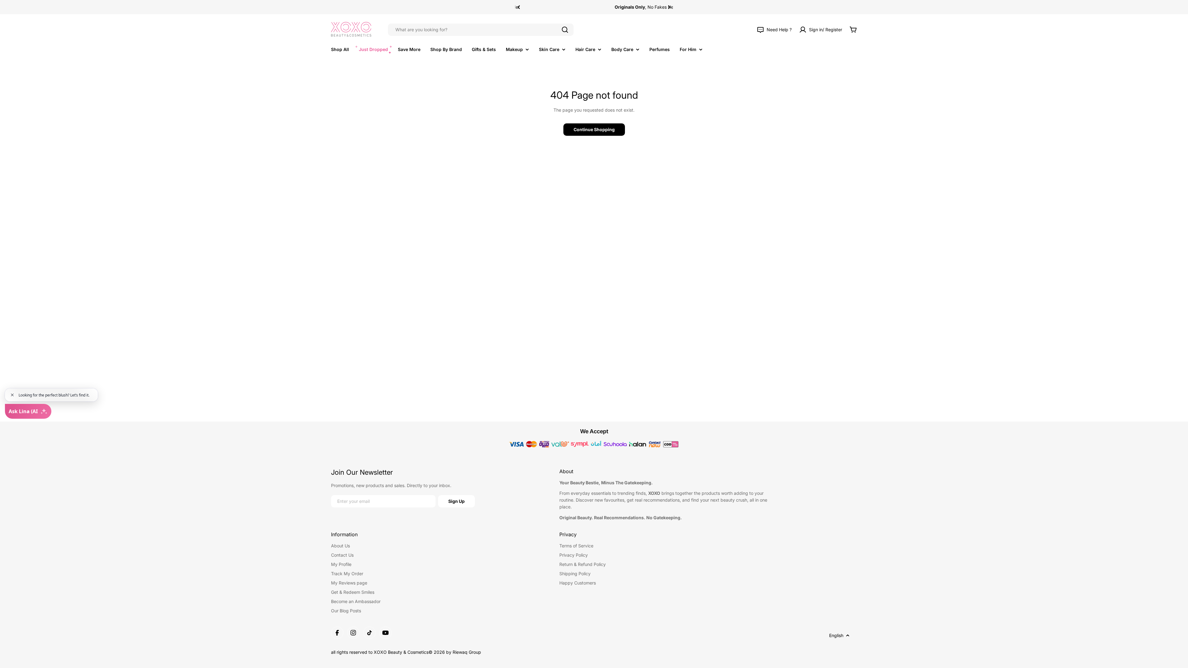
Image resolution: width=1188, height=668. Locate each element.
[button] (519, 7)
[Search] (565, 29)
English (836, 635)
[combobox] (481, 30)
